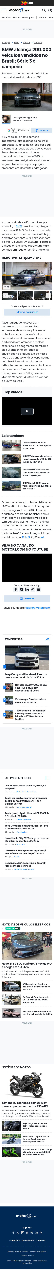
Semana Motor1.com (24, 869)
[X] (17, 1232)
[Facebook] (13, 1232)
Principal (6, 42)
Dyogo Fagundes (27, 117)
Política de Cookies (38, 1252)
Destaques (28, 17)
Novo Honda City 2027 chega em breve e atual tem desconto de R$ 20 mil (27, 840)
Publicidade (28, 1240)
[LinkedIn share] (27, 589)
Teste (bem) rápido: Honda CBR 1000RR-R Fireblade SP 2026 (27, 815)
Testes (16, 17)
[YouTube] (36, 1232)
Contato (40, 1240)
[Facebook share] (15, 589)
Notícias (6, 17)
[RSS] (40, 1232)
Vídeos (42, 17)
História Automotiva (26, 792)
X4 (42, 537)
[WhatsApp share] (33, 589)
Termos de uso (27, 1256)
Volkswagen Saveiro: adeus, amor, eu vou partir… (25, 787)
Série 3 (26, 42)
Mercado (21, 844)
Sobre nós (14, 1240)
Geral (16, 857)
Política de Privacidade (18, 1252)
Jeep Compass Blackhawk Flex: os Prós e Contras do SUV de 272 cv (26, 827)
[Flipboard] (22, 1232)
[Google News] (27, 1232)
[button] (5, 295)
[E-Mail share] (38, 589)
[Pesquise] (44, 10)
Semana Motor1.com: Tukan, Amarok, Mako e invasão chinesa (25, 864)
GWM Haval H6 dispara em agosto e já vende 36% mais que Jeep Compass (25, 852)
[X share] (21, 589)
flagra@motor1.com (37, 608)
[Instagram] (31, 1232)
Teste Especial (24, 807)
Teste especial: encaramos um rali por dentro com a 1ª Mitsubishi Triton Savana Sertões (26, 800)
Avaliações (22, 832)
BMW (16, 42)
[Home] (19, 10)
